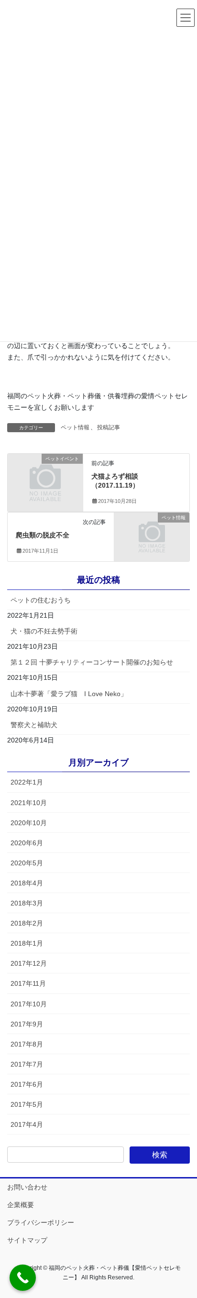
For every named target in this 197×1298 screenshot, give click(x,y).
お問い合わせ (27, 1187)
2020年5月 (27, 863)
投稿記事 (108, 427)
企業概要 (20, 1205)
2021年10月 (29, 803)
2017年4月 (27, 1124)
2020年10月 (29, 823)
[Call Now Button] (23, 1278)
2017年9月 (27, 1024)
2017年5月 (27, 1104)
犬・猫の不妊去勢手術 (44, 631)
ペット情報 (75, 427)
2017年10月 (29, 1004)
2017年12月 (29, 963)
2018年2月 (27, 923)
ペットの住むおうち (41, 600)
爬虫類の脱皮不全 (42, 535)
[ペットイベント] (45, 476)
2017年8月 (27, 1044)
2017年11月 (28, 983)
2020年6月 (27, 843)
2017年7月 (27, 1064)
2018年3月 (27, 903)
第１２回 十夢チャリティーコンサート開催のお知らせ (92, 662)
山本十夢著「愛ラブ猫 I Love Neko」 (69, 694)
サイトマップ (27, 1240)
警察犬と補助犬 (34, 725)
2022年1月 (27, 782)
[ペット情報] (151, 535)
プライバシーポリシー (40, 1222)
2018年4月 (27, 883)
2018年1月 (27, 943)
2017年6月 (27, 1084)
